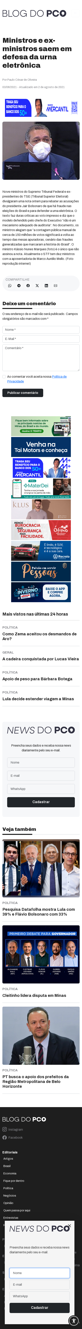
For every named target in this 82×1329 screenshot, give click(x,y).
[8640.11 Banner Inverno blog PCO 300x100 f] (41, 592)
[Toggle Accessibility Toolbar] (74, 1321)
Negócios (9, 1195)
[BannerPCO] (41, 509)
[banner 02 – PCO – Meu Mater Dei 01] (41, 488)
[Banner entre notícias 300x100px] (41, 467)
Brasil (7, 1166)
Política (8, 1188)
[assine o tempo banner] (41, 426)
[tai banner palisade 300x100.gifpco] (41, 447)
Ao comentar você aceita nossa (37, 379)
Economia (9, 1173)
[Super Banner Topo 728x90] (41, 107)
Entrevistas (10, 1217)
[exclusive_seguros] (41, 571)
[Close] (69, 1226)
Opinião (8, 1203)
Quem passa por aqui (16, 1210)
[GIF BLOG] (41, 530)
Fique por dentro (13, 1180)
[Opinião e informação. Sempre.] (34, 13)
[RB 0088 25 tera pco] (41, 550)
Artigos (8, 1158)
